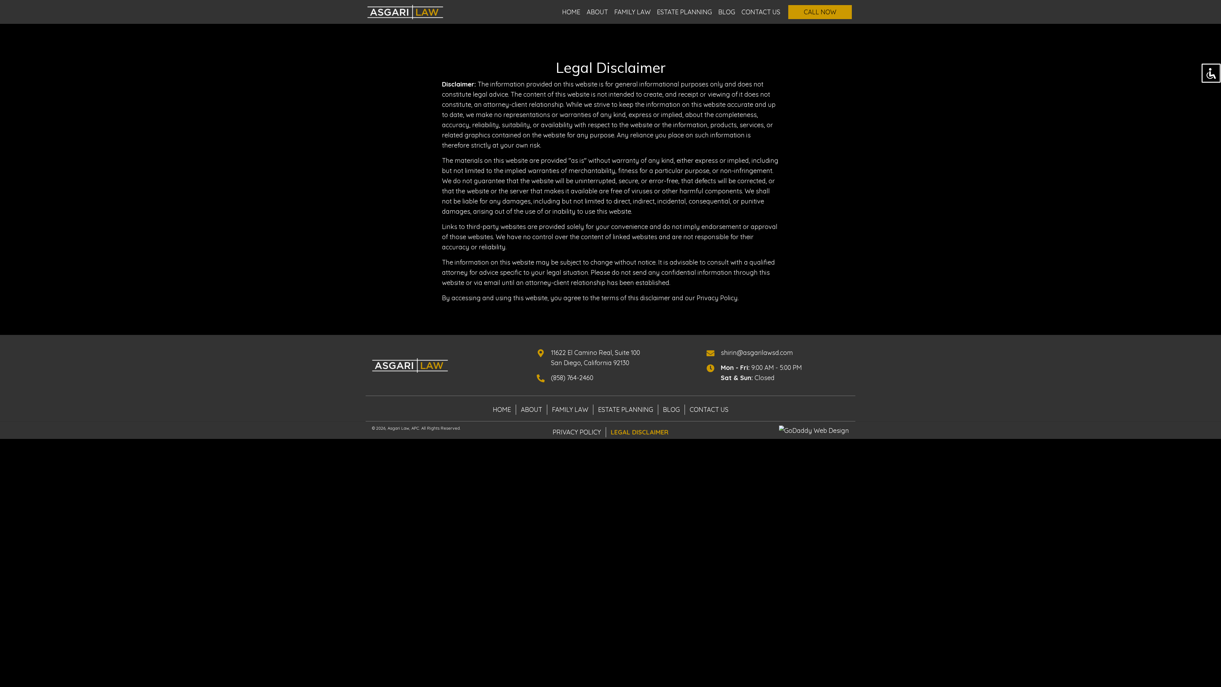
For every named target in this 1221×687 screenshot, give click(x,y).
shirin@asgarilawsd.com (757, 353)
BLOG (671, 409)
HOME (502, 409)
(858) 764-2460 (572, 378)
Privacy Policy (577, 432)
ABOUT (531, 409)
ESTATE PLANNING (625, 409)
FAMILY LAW (570, 409)
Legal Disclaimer (639, 432)
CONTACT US (709, 409)
